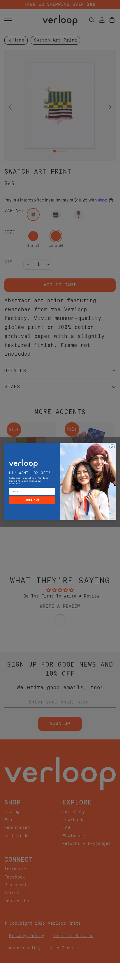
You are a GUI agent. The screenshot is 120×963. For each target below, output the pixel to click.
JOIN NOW (32, 499)
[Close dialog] (112, 446)
